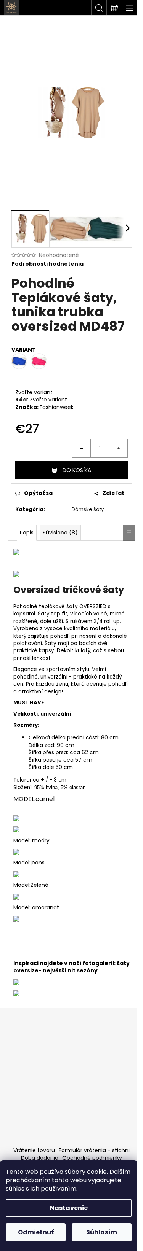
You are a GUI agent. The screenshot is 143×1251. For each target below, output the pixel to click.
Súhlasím (101, 1232)
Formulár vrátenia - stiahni (94, 1150)
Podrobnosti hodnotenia (47, 264)
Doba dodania (39, 1158)
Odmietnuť (36, 1232)
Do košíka (77, 470)
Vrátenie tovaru (34, 1150)
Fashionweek (57, 407)
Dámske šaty (88, 509)
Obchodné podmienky (92, 1158)
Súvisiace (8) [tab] (60, 532)
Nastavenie (69, 1207)
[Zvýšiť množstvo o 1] (118, 448)
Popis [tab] (27, 532)
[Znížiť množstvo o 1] (81, 448)
